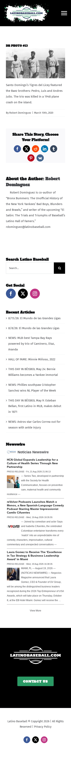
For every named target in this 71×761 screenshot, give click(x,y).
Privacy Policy (42, 726)
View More (35, 610)
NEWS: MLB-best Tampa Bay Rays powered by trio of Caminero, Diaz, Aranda (31, 343)
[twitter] (35, 739)
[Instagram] (35, 294)
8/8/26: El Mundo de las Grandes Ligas (33, 328)
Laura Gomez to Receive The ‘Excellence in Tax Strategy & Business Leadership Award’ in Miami (34, 555)
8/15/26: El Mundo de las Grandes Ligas (34, 318)
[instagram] (44, 739)
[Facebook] (11, 294)
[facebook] (26, 739)
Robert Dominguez (20, 112)
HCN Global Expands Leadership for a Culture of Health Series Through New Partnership (32, 463)
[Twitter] (23, 294)
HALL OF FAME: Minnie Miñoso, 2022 (31, 359)
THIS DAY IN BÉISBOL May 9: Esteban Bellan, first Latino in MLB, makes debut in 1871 (34, 406)
